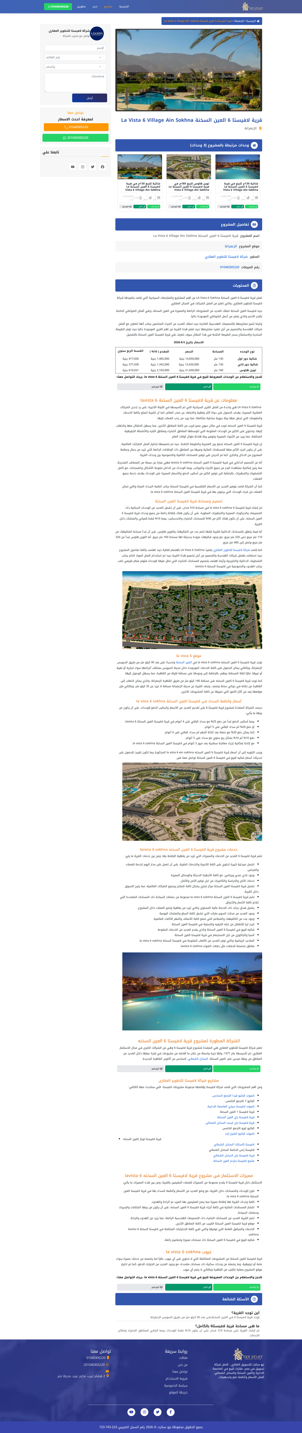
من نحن (183, 1365)
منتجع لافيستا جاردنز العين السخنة (233, 1161)
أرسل (90, 98)
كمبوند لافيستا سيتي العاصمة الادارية (231, 1106)
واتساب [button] (252, 206)
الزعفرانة (238, 21)
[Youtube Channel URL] (131, 1412)
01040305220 (60, 6)
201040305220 (77, 138)
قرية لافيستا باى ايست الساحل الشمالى (230, 1123)
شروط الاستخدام (177, 1379)
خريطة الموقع (178, 1392)
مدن (94, 6)
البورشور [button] (223, 206)
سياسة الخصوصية (176, 1386)
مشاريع (108, 6)
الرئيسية (124, 6)
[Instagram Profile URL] (144, 1412)
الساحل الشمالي (198, 1058)
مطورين (81, 6)
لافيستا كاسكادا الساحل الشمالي (234, 1144)
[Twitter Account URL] (157, 1412)
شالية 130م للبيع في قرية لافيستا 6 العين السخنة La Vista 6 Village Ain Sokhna (240, 186)
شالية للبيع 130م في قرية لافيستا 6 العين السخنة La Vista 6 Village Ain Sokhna (142, 186)
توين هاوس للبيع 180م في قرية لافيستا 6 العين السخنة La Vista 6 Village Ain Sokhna (189, 186)
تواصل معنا (180, 1372)
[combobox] (102, 57)
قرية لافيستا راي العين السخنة (235, 1117)
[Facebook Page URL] (171, 1412)
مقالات (183, 1358)
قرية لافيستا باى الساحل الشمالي (233, 1155)
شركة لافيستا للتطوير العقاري (226, 257)
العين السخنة (184, 662)
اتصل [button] (238, 206)
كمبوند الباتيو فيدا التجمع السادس (233, 1095)
